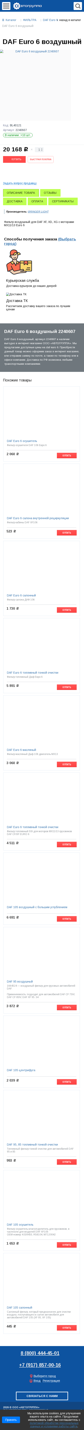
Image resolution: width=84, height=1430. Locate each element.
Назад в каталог (70, 20)
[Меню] (6, 6)
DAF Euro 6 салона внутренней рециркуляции (38, 518)
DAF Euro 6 (50, 20)
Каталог (11, 20)
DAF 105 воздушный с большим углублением (37, 907)
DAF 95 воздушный (20, 981)
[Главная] (27, 6)
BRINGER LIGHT (38, 211)
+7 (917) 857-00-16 (40, 1365)
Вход (37, 1380)
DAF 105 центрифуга (21, 1070)
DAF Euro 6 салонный (21, 595)
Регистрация (51, 1380)
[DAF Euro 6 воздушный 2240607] (35, 85)
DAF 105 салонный (19, 1307)
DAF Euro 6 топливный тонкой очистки (32, 672)
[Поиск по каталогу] (78, 6)
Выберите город (45, 1376)
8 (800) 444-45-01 (40, 1353)
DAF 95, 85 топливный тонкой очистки (32, 1144)
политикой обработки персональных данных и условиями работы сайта (54, 1424)
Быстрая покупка (40, 159)
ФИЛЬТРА (29, 20)
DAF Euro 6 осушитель (22, 441)
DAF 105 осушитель (20, 1224)
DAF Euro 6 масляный (21, 749)
